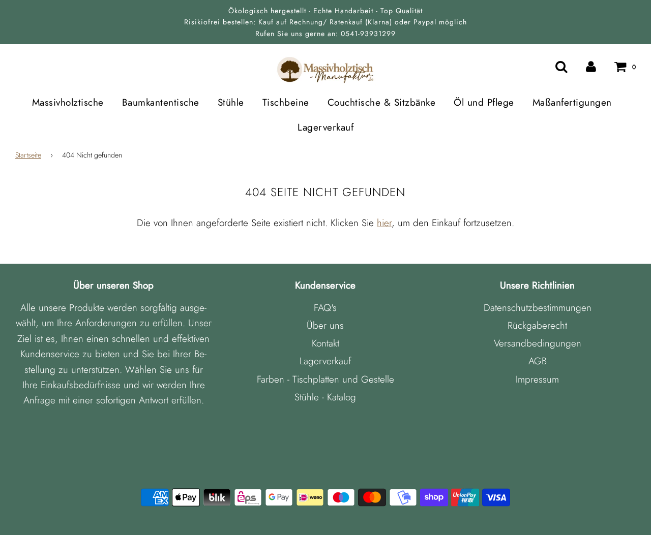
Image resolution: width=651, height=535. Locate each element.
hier (384, 223)
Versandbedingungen (537, 343)
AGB (537, 361)
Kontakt (325, 343)
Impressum (537, 379)
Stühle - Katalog (325, 397)
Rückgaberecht (537, 325)
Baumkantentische (160, 102)
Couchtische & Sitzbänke (382, 102)
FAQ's (325, 307)
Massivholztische (68, 102)
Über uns (325, 325)
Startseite (28, 155)
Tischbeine (285, 102)
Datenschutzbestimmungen (537, 307)
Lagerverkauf (325, 127)
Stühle (231, 102)
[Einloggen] (591, 66)
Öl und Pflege (484, 102)
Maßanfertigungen (572, 102)
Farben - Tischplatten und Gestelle (325, 379)
